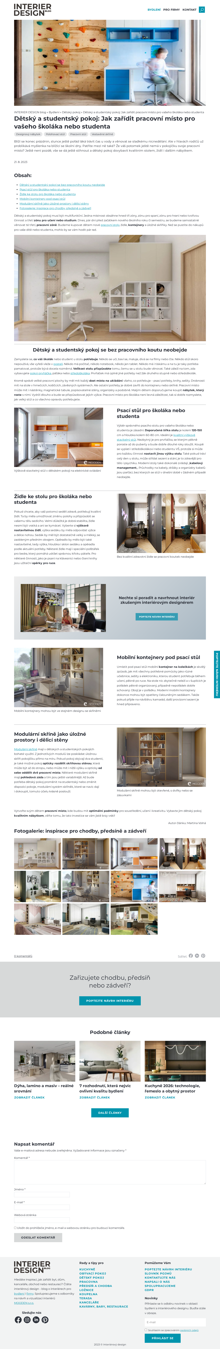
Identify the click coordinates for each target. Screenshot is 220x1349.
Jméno (19, 1189)
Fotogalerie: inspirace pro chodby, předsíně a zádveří (55, 208)
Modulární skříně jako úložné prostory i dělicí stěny (54, 203)
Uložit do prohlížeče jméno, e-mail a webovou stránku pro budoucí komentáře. (71, 1228)
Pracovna (88, 1281)
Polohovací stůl (55, 134)
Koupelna (88, 1294)
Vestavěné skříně (102, 134)
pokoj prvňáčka (40, 373)
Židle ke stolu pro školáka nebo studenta (48, 194)
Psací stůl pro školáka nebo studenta (45, 189)
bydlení (19, 1293)
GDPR (149, 1290)
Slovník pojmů (158, 1273)
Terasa (85, 1298)
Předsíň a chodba (95, 1286)
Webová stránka (25, 1215)
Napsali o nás (157, 1281)
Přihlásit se (163, 1338)
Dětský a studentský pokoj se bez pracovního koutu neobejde (62, 185)
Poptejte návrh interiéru (168, 1269)
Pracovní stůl (78, 134)
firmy (30, 1293)
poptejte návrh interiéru (110, 1000)
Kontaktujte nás (160, 1277)
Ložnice (86, 1290)
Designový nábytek (28, 134)
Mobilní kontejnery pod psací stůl (42, 198)
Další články (110, 1112)
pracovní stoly (110, 225)
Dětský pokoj (91, 1277)
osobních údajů (189, 1330)
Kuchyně (87, 1269)
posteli (58, 364)
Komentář (22, 1158)
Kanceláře (89, 1302)
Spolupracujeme (160, 1286)
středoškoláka (80, 373)
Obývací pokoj (92, 1273)
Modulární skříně (25, 749)
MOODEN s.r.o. (24, 1303)
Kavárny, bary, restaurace (103, 1306)
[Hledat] (202, 10)
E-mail (19, 1202)
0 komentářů (23, 956)
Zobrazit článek (29, 1097)
